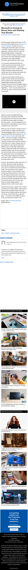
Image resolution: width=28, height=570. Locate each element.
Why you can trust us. (18, 25)
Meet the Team (14, 534)
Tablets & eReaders (10, 233)
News (3, 233)
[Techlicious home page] (14, 4)
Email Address (14, 524)
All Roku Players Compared (16, 14)
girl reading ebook (14, 200)
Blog (18, 233)
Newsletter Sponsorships (14, 536)
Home (5, 534)
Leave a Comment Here (6, 262)
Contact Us (21, 534)
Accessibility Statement (14, 540)
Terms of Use (8, 542)
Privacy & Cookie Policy (17, 542)
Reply (3, 257)
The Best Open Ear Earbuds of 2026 (17, 16)
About (8, 534)
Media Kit (4, 536)
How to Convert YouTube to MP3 (10, 505)
